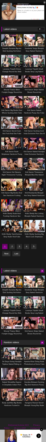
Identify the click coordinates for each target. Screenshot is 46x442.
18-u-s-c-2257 (20, 428)
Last (16, 254)
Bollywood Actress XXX (18, 425)
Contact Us (35, 428)
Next (6, 254)
